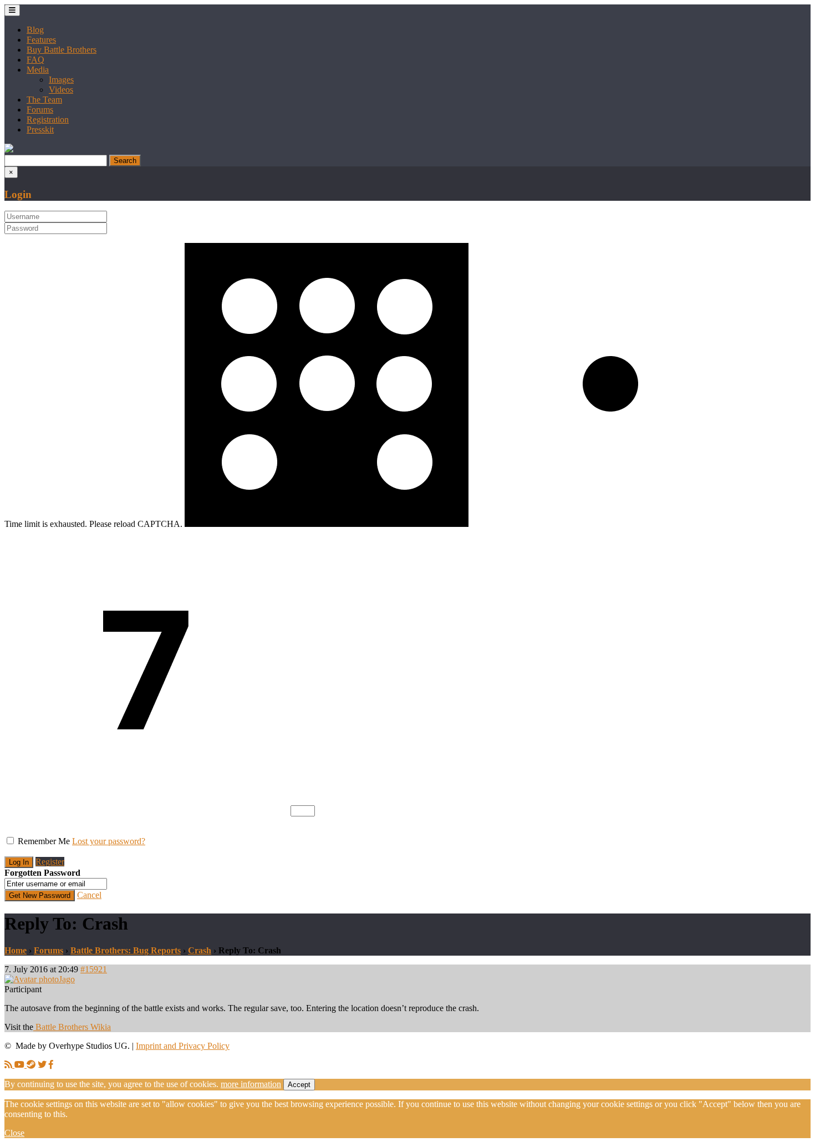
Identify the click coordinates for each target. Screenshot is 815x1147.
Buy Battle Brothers (61, 49)
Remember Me (44, 841)
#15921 (93, 969)
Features (41, 39)
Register (49, 861)
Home (15, 950)
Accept (299, 1084)
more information (251, 1084)
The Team (44, 99)
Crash (199, 950)
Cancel (89, 895)
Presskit (40, 129)
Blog (35, 29)
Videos (61, 89)
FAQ (35, 59)
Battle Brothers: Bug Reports (125, 950)
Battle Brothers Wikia (72, 1027)
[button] (8, 149)
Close (14, 1133)
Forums (40, 109)
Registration (48, 119)
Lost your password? (108, 841)
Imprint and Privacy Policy (183, 1045)
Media (38, 69)
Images (61, 79)
